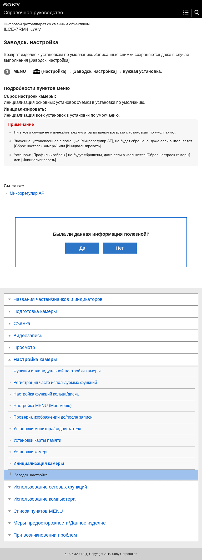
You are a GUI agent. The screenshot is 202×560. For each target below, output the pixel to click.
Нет (120, 248)
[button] (197, 12)
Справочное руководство (33, 12)
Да (82, 248)
